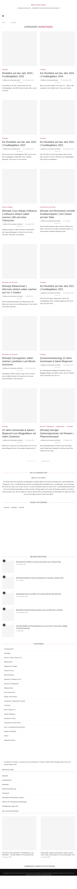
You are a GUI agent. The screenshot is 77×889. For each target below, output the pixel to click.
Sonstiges (7, 653)
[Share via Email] (24, 94)
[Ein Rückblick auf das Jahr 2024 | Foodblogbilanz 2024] (57, 48)
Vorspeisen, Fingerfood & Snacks (14, 701)
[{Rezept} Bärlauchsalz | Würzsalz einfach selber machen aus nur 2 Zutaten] (19, 261)
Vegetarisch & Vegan (10, 666)
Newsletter (5, 784)
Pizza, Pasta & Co (9, 709)
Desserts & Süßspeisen (11, 683)
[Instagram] (68, 16)
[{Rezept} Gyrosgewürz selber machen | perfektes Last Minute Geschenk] (19, 333)
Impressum (5, 793)
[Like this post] (15, 94)
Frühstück (7, 705)
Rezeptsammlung (9, 740)
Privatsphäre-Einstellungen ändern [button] (13, 797)
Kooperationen (6, 780)
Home (4, 22)
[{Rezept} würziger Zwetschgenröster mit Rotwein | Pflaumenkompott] (57, 405)
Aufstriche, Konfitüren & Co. (13, 679)
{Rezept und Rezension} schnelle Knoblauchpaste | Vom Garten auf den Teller (57, 214)
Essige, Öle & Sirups (10, 696)
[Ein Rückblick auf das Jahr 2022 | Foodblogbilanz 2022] (57, 117)
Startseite (5, 776)
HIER (51, 494)
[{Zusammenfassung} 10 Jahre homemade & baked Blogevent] (57, 333)
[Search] (74, 16)
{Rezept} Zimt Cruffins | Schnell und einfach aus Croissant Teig (38, 562)
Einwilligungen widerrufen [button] (10, 806)
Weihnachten (8, 662)
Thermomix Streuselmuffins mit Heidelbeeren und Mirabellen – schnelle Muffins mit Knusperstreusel (18, 854)
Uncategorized (8, 649)
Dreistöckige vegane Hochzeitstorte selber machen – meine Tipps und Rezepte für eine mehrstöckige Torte (58, 854)
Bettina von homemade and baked (51, 149)
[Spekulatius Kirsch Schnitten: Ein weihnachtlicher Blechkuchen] (8, 599)
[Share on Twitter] (19, 94)
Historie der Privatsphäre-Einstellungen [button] (14, 802)
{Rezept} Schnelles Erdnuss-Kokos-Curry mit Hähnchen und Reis (39, 610)
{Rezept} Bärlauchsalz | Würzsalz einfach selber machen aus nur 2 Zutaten (19, 289)
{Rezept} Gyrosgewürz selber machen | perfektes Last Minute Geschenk (18, 361)
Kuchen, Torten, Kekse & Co (13, 657)
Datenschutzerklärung (53, 549)
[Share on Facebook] (17, 94)
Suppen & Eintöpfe (10, 731)
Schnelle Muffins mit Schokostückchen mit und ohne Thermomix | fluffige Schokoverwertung (41, 627)
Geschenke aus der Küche (12, 722)
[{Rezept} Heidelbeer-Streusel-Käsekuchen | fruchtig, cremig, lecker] (8, 583)
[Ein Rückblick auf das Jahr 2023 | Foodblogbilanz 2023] (19, 117)
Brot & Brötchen (9, 675)
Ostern (6, 736)
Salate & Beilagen (9, 714)
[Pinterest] (71, 16)
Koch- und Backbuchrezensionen (14, 727)
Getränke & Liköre (10, 718)
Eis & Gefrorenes (9, 692)
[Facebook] (66, 16)
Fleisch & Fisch (9, 670)
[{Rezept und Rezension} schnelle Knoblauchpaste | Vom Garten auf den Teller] (57, 186)
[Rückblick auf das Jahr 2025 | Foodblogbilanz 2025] (19, 48)
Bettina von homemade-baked (12, 80)
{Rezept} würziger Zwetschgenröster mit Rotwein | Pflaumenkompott (56, 433)
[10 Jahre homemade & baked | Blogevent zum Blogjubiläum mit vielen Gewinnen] (19, 405)
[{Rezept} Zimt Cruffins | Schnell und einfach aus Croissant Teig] (8, 567)
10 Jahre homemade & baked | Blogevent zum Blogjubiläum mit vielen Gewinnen (19, 433)
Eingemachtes (8, 688)
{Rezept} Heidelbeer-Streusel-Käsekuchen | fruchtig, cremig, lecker (40, 578)
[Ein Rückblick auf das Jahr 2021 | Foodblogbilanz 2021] (57, 261)
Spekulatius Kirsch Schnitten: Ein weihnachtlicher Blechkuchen (38, 594)
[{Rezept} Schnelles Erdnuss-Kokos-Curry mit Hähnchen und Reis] (8, 615)
